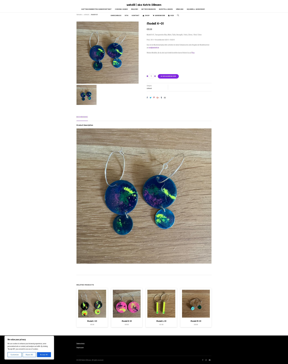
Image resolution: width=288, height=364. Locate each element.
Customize (15, 355)
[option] (107, 53)
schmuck (86, 14)
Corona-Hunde (121, 9)
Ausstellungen (166, 9)
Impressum (80, 347)
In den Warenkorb (168, 76)
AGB (172, 15)
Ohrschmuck (116, 15)
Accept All (44, 355)
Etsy (193, 53)
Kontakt (135, 15)
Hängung (179, 9)
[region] (29, 347)
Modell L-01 (161, 321)
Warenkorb (160, 15)
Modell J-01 (92, 321)
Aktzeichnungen (148, 9)
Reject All (29, 355)
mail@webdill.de (154, 48)
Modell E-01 (127, 321)
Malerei (134, 9)
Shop (147, 15)
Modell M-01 (196, 321)
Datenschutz (80, 344)
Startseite (79, 14)
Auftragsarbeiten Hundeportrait (96, 9)
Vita (126, 15)
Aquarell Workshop (196, 9)
